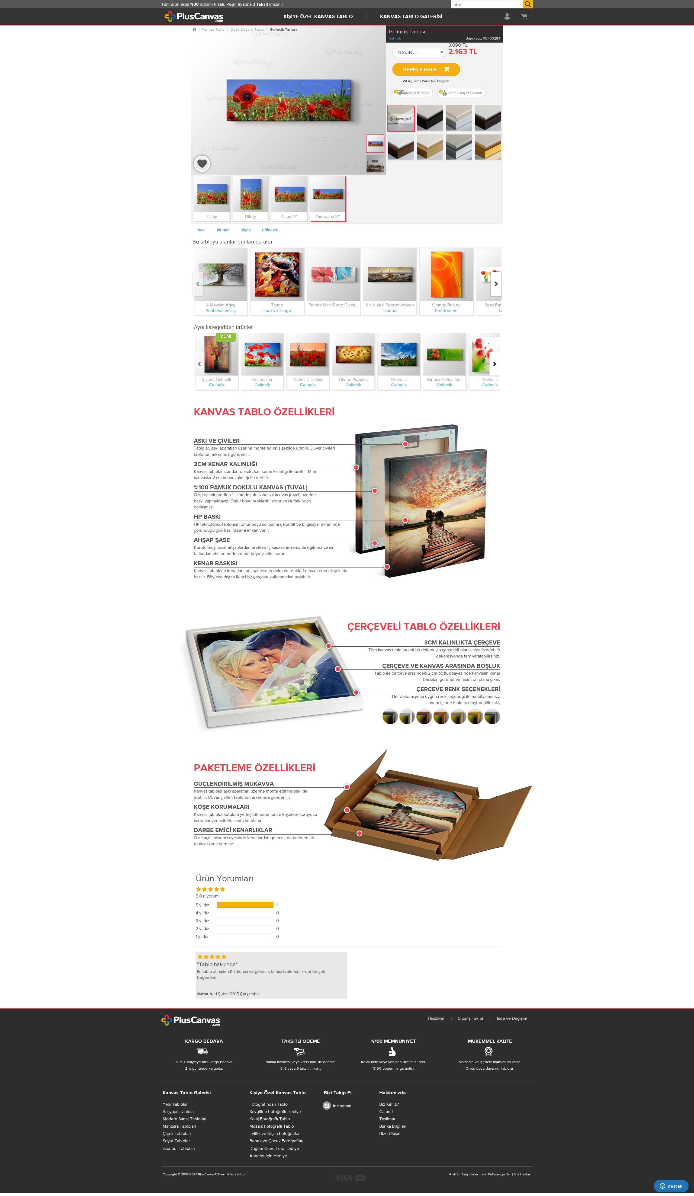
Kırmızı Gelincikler (444, 379)
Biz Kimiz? (389, 1104)
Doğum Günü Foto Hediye (274, 1148)
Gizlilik (454, 1174)
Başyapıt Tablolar (179, 1111)
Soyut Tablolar (176, 1140)
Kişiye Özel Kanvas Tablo (318, 16)
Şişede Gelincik (216, 379)
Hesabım (436, 1018)
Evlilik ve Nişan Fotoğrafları (275, 1133)
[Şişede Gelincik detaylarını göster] (216, 354)
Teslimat (387, 1118)
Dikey (250, 216)
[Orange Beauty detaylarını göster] (446, 274)
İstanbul (390, 310)
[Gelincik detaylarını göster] (399, 354)
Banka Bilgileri (392, 1126)
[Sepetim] (524, 16)
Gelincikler (262, 379)
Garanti (386, 1111)
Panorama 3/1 (327, 216)
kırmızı (223, 229)
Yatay (212, 216)
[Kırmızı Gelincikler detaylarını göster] (444, 354)
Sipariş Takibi (470, 1018)
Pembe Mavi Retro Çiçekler (334, 304)
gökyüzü (270, 229)
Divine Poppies (353, 379)
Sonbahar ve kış (221, 310)
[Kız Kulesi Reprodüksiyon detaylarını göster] (389, 274)
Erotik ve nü (446, 310)
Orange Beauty (446, 304)
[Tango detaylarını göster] (277, 274)
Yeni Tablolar (175, 1104)
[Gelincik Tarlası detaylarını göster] (308, 354)
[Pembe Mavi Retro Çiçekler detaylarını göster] (333, 274)
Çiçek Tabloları (177, 1133)
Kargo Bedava (417, 93)
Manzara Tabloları (179, 1126)
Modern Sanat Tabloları (184, 1118)
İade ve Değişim (512, 1018)
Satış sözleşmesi (473, 1174)
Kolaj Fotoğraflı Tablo (269, 1118)
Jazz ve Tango (277, 310)
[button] (419, 52)
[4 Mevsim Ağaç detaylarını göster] (220, 274)
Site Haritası (522, 1174)
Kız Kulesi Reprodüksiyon (390, 304)
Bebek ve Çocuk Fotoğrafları (276, 1140)
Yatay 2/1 (289, 216)
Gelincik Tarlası (307, 379)
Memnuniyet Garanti (465, 93)
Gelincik (395, 38)
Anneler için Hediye (268, 1155)
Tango (277, 304)
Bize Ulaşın (389, 1133)
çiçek (246, 229)
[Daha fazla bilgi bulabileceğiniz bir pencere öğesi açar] (671, 1186)
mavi (201, 229)
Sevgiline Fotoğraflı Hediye (275, 1111)
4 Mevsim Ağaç (220, 304)
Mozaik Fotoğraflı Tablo (271, 1126)
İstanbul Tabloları (179, 1148)
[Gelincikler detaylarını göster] (262, 354)
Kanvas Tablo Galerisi (411, 16)
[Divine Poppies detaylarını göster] (353, 354)
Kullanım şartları (499, 1174)
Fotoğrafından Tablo (268, 1104)
